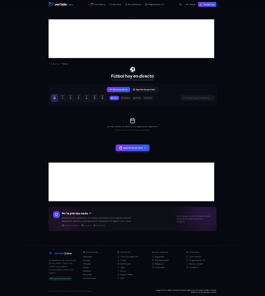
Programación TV (156, 4)
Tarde (138, 98)
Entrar (192, 4)
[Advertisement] (131, 38)
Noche (149, 98)
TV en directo (99, 4)
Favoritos (117, 4)
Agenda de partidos (145, 89)
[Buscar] (180, 4)
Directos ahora (120, 89)
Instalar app (209, 4)
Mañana (127, 98)
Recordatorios (134, 4)
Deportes (55, 64)
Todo (115, 98)
